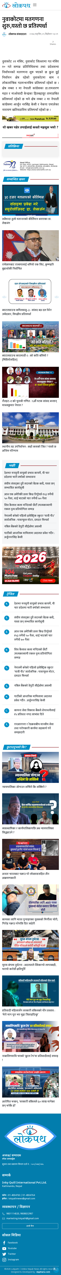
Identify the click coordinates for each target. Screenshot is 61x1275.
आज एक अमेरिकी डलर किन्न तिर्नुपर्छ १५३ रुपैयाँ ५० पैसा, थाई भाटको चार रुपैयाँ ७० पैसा (28, 496)
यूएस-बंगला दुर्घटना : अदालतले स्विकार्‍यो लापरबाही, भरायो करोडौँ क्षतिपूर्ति (29, 967)
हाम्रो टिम (30, 1226)
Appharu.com (43, 1272)
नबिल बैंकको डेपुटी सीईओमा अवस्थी (23, 526)
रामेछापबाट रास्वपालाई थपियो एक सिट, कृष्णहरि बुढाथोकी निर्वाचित (28, 266)
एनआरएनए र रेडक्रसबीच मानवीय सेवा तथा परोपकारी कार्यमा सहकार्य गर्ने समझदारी (34, 728)
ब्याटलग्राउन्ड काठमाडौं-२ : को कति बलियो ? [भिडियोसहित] (25, 357)
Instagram (13, 1259)
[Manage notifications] (54, 1269)
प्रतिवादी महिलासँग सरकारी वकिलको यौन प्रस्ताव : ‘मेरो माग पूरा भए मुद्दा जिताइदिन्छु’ (28, 1012)
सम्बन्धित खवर (16, 179)
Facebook (13, 1242)
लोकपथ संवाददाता (17, 34)
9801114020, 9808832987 (19, 1213)
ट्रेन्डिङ (10, 594)
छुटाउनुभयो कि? (16, 747)
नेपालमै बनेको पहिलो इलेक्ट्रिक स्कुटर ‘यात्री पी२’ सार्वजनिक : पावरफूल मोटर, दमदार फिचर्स (29, 517)
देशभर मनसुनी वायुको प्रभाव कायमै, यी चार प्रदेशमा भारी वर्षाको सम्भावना (26, 475)
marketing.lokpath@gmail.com (22, 1218)
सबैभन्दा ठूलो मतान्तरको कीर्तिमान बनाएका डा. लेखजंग (26, 221)
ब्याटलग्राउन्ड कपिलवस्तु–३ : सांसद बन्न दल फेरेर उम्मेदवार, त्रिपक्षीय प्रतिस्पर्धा (27, 312)
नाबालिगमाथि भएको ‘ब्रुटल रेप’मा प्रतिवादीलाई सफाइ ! (30, 1058)
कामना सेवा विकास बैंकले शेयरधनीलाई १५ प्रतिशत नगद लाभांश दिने (34, 712)
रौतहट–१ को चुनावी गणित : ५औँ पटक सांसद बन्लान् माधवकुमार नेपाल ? (29, 403)
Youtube (12, 1248)
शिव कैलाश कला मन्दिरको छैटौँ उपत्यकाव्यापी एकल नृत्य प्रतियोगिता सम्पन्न (28, 507)
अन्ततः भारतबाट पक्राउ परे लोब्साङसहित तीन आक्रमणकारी (25, 876)
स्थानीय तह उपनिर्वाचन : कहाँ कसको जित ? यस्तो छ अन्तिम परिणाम (29, 448)
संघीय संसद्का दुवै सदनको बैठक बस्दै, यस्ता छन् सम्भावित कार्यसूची (29, 485)
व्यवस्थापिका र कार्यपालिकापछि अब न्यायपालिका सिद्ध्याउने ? (28, 830)
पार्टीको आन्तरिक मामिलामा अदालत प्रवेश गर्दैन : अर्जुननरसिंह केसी (29, 535)
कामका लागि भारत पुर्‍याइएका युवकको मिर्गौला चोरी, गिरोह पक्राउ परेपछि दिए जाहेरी (30, 921)
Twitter (12, 1254)
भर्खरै (12, 466)
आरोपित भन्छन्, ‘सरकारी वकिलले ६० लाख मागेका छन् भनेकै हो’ (28, 1103)
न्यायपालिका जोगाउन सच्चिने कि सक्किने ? (24, 787)
